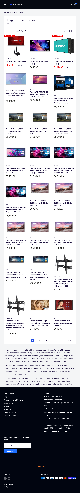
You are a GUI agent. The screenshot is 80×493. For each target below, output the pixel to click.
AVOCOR (8, 88)
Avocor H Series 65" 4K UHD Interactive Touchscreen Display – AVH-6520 (40, 170)
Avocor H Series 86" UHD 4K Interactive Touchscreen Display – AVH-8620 (16, 209)
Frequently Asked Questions (14, 400)
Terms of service (10, 412)
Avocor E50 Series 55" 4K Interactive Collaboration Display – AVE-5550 (63, 131)
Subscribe (11, 451)
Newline (57, 276)
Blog (5, 397)
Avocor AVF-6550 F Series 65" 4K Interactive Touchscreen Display (63, 100)
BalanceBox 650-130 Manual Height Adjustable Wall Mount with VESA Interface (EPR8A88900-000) (15, 325)
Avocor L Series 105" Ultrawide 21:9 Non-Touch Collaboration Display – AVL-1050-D (40, 276)
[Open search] (68, 4)
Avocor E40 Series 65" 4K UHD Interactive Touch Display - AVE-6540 (15, 131)
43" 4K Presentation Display (16, 61)
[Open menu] (5, 4)
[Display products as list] (72, 31)
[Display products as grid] (69, 31)
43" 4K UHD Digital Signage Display (39, 62)
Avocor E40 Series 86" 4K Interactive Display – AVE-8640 (39, 131)
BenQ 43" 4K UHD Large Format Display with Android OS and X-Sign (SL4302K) (40, 323)
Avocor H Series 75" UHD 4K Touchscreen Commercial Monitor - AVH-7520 (64, 170)
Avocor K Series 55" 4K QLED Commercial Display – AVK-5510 (40, 203)
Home (6, 12)
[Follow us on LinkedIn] (9, 478)
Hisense (32, 58)
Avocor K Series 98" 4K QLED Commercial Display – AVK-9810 (64, 242)
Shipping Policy (9, 403)
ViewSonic (9, 58)
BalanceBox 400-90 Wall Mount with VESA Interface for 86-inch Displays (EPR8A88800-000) (63, 282)
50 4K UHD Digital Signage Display (63, 62)
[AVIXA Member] (42, 466)
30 (47, 340)
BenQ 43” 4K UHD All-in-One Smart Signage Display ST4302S (63, 323)
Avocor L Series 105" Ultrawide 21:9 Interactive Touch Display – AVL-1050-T (16, 275)
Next (69, 340)
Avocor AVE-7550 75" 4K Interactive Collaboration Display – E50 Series (39, 94)
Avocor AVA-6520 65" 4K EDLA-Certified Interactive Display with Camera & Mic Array (15, 94)
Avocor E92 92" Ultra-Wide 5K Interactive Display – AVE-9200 (15, 170)
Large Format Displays (17, 12)
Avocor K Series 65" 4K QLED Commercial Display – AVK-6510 (64, 203)
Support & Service (10, 416)
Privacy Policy (9, 409)
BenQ (31, 318)
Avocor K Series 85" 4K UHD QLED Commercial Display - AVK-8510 (40, 242)
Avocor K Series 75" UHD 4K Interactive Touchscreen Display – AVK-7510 (16, 242)
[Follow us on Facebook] (5, 478)
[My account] (71, 4)
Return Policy (9, 406)
